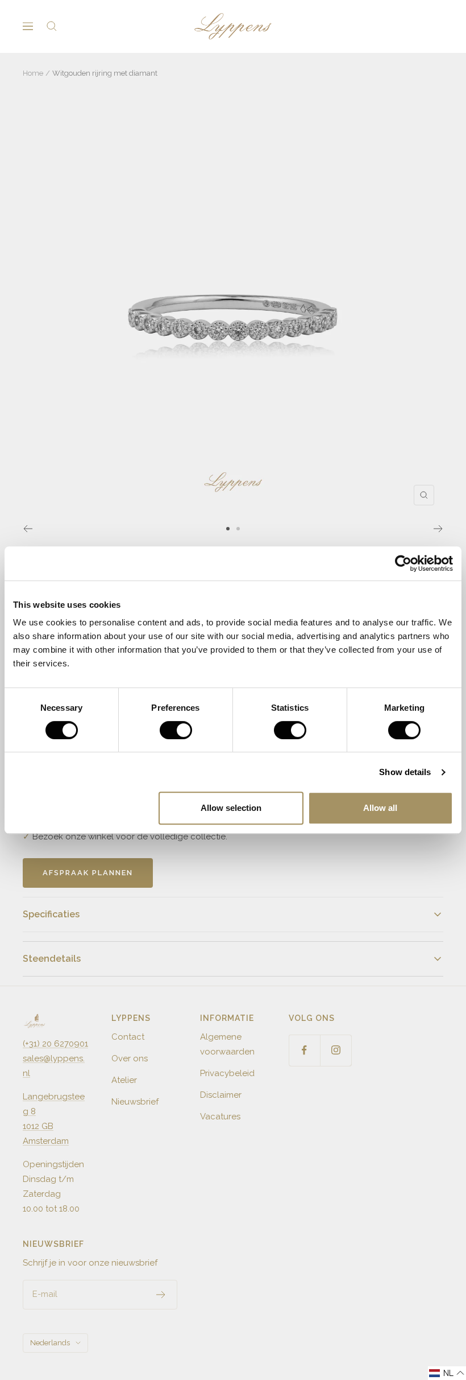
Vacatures (220, 1116)
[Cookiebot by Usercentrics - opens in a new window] (403, 563)
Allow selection (231, 808)
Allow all (380, 808)
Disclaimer (221, 1095)
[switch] (176, 730)
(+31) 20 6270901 (55, 1044)
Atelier (124, 1080)
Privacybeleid (227, 1073)
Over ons (129, 1058)
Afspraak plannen (88, 872)
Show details (405, 772)
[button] (447, 1373)
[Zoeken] (52, 26)
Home (33, 73)
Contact (127, 1037)
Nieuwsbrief (135, 1102)
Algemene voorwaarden (227, 1044)
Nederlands (50, 1342)
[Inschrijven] (161, 1295)
